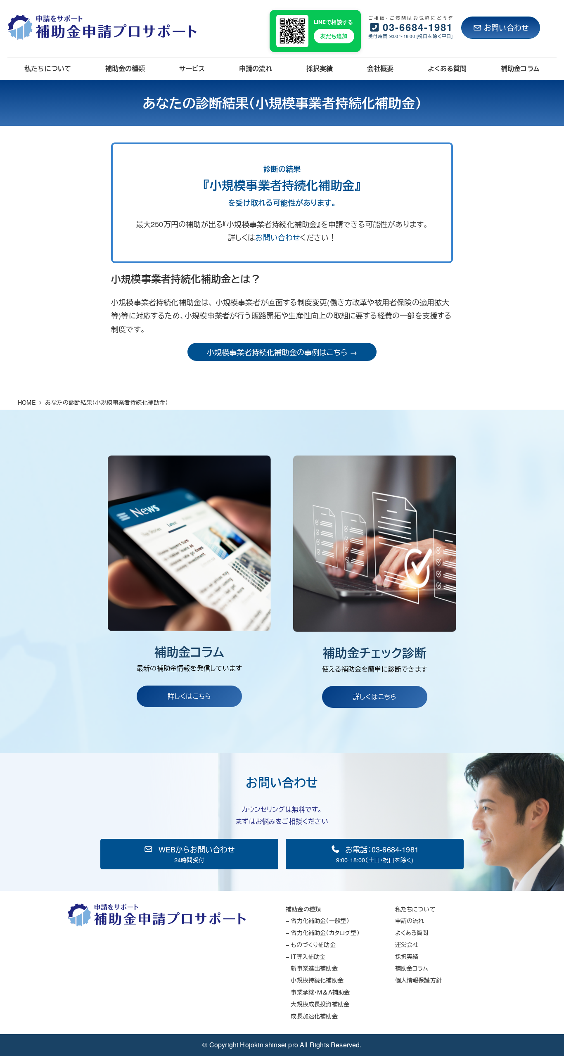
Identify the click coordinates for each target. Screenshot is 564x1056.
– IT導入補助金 (306, 956)
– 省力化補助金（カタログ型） (323, 932)
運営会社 (407, 944)
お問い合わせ (506, 27)
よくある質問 (412, 932)
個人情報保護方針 (418, 979)
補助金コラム (412, 967)
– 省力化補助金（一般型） (317, 920)
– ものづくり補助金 (311, 944)
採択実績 (407, 956)
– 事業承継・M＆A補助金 (318, 991)
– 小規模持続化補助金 (315, 979)
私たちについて (415, 908)
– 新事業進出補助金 (312, 967)
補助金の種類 (303, 908)
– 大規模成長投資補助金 (317, 1003)
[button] (189, 854)
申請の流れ (409, 920)
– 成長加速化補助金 (312, 1015)
